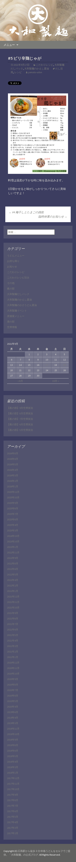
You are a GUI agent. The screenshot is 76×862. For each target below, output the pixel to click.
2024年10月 (13, 536)
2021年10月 (13, 607)
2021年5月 (12, 635)
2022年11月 (13, 552)
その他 (10, 283)
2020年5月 (12, 701)
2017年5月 (12, 816)
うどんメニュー (15, 255)
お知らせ (12, 266)
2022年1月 (12, 591)
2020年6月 (12, 695)
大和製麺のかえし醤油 (36, 68)
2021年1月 (12, 657)
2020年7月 (12, 690)
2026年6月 (12, 458)
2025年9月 (12, 503)
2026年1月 (12, 486)
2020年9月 (12, 679)
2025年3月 (12, 530)
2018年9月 (12, 739)
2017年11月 (13, 783)
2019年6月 (12, 712)
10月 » (55, 381)
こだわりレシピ (44, 64)
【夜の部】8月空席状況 (20, 413)
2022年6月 (12, 569)
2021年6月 (12, 629)
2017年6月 (12, 811)
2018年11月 (13, 728)
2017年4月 (12, 822)
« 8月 (20, 381)
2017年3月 (12, 827)
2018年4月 (12, 761)
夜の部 (10, 288)
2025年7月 (12, 514)
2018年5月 (12, 756)
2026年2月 (12, 480)
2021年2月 (12, 651)
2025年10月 (13, 497)
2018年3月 (12, 767)
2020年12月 (13, 662)
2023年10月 (13, 541)
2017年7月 (12, 805)
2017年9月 (12, 794)
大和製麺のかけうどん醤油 (22, 305)
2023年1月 (12, 547)
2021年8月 (12, 618)
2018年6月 (12, 750)
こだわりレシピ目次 (18, 277)
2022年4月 (12, 580)
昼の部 (10, 321)
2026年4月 (12, 469)
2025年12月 (13, 492)
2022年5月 (12, 574)
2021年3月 (12, 646)
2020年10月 (13, 673)
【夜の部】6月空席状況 (20, 424)
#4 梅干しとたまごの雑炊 (26, 212)
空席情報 (12, 327)
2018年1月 (12, 772)
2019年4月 (12, 717)
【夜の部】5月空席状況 (20, 430)
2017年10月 (13, 789)
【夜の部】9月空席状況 (20, 408)
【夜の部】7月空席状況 (20, 419)
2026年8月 (12, 453)
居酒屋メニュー (15, 316)
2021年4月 (12, 640)
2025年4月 (12, 525)
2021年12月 (13, 596)
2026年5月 (12, 464)
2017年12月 (13, 778)
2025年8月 (12, 508)
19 (64, 365)
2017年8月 (12, 800)
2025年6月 (12, 519)
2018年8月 (12, 745)
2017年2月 (12, 833)
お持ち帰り (13, 261)
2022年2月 (12, 585)
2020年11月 (13, 668)
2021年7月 (12, 624)
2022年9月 (12, 558)
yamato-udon (35, 72)
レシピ (18, 72)
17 (47, 365)
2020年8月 (12, 684)
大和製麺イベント (17, 310)
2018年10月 (13, 734)
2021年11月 (13, 602)
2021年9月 (12, 613)
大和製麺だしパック (18, 294)
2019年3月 (12, 723)
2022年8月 (12, 563)
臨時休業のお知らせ (52, 216)
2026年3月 (12, 475)
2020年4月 (12, 706)
